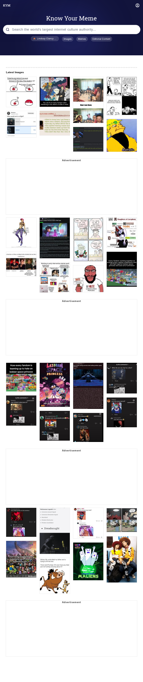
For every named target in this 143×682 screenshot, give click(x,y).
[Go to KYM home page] (6, 5)
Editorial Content (101, 39)
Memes (82, 39)
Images (68, 39)
